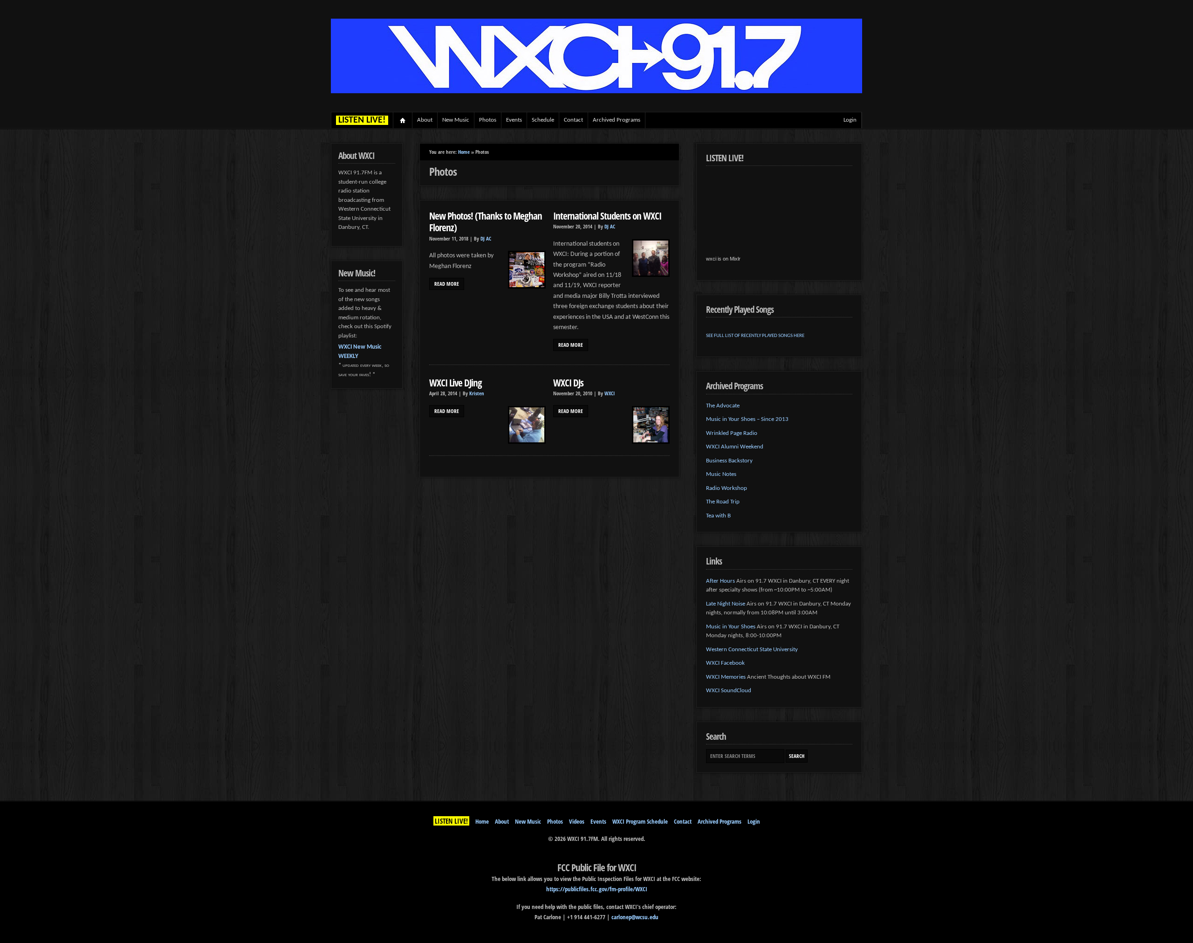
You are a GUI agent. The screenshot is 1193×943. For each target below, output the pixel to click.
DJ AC (485, 238)
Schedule (543, 120)
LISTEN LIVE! (451, 821)
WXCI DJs (568, 382)
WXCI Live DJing (455, 382)
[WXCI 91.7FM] (596, 91)
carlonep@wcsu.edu (634, 917)
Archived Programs (616, 120)
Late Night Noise (725, 604)
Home (402, 120)
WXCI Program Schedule (640, 821)
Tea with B (718, 516)
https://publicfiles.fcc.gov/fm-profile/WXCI (596, 889)
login (850, 120)
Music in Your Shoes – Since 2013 (747, 419)
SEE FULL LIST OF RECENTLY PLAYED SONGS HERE (755, 335)
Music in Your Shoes (730, 627)
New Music (455, 120)
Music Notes (721, 474)
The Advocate (723, 406)
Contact (573, 120)
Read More (446, 284)
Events (514, 120)
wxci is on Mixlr (723, 259)
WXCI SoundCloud (728, 691)
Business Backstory (729, 461)
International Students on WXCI (607, 215)
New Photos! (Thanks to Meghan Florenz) (485, 221)
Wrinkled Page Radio (731, 433)
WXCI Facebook (725, 663)
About (424, 120)
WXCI (609, 393)
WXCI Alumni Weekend (734, 447)
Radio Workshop (726, 488)
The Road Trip (723, 502)
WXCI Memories (726, 677)
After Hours (720, 581)
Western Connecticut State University (752, 650)
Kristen (476, 393)
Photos (487, 120)
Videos (576, 821)
